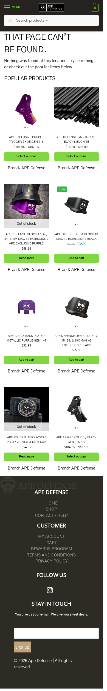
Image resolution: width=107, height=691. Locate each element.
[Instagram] (50, 590)
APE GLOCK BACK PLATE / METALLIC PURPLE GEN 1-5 (26, 338)
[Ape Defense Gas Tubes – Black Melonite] (76, 109)
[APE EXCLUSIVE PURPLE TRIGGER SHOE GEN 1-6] (26, 109)
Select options (26, 156)
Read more (26, 258)
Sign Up (22, 647)
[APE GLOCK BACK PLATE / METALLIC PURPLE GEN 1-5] (26, 307)
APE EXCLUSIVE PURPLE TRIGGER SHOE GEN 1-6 (26, 139)
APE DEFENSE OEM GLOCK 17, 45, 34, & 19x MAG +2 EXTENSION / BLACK (76, 340)
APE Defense (33, 168)
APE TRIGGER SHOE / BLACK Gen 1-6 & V (76, 440)
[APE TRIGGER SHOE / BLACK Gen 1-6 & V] (76, 409)
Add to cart (76, 258)
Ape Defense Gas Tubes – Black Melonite (77, 139)
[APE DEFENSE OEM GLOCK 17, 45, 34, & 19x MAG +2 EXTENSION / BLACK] (76, 307)
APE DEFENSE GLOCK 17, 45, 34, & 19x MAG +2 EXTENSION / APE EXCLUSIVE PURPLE (26, 239)
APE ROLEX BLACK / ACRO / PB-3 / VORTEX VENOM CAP (26, 440)
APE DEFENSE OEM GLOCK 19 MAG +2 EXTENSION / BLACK (76, 236)
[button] (94, 7)
